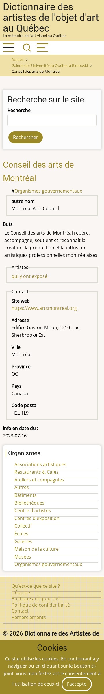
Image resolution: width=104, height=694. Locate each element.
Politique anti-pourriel (36, 598)
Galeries (23, 541)
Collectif (23, 526)
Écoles (21, 533)
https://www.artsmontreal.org (44, 308)
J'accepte (76, 684)
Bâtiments (25, 495)
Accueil (17, 59)
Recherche (19, 110)
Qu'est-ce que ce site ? (36, 586)
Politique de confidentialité (41, 605)
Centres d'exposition (37, 518)
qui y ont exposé (29, 276)
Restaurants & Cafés (36, 472)
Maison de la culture (36, 549)
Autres (21, 487)
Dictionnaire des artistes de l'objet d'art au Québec (51, 17)
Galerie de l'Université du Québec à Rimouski (50, 65)
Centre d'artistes (32, 510)
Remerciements (29, 617)
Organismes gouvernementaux (48, 191)
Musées (22, 557)
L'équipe (21, 592)
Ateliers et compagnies (39, 480)
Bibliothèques (29, 503)
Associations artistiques (40, 464)
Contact (20, 611)
